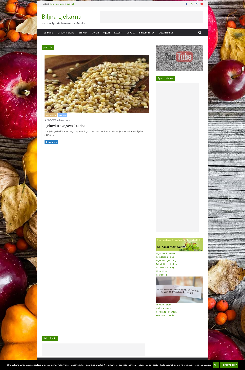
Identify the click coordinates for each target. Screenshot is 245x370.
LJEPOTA (131, 32)
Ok (215, 364)
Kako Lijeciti (161, 274)
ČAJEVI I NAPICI (166, 32)
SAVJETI (95, 32)
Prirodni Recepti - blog (166, 264)
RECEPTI (118, 32)
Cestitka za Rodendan (166, 311)
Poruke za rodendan (165, 315)
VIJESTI (106, 32)
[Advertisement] (151, 17)
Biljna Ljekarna (62, 16)
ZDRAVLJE (48, 32)
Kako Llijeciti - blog (165, 257)
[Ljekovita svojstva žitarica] (97, 84)
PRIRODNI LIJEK (146, 32)
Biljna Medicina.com (165, 253)
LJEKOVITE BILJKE (66, 32)
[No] (241, 364)
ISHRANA (83, 32)
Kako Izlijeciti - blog (165, 267)
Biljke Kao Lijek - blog (166, 260)
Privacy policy (229, 364)
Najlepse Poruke (164, 308)
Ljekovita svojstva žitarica (65, 125)
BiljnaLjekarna (64, 120)
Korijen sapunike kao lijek (62, 4)
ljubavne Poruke (163, 304)
